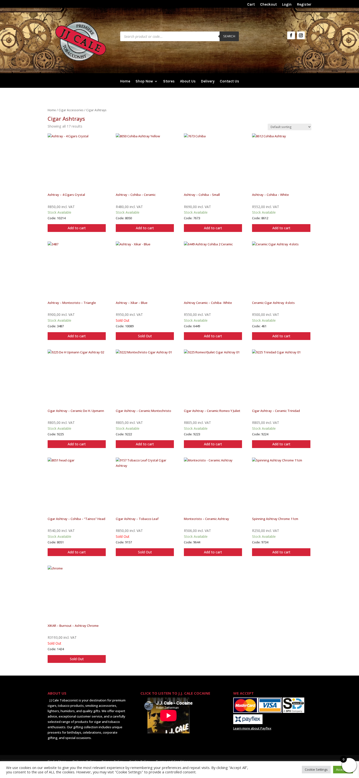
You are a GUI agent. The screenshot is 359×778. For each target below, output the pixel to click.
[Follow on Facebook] (291, 35)
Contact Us (229, 81)
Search (229, 36)
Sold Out (145, 336)
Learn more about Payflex (252, 728)
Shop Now (144, 81)
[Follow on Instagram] (301, 35)
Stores (169, 81)
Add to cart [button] (77, 228)
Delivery (207, 81)
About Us (188, 81)
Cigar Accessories (71, 110)
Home (125, 81)
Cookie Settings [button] (316, 769)
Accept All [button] (343, 769)
